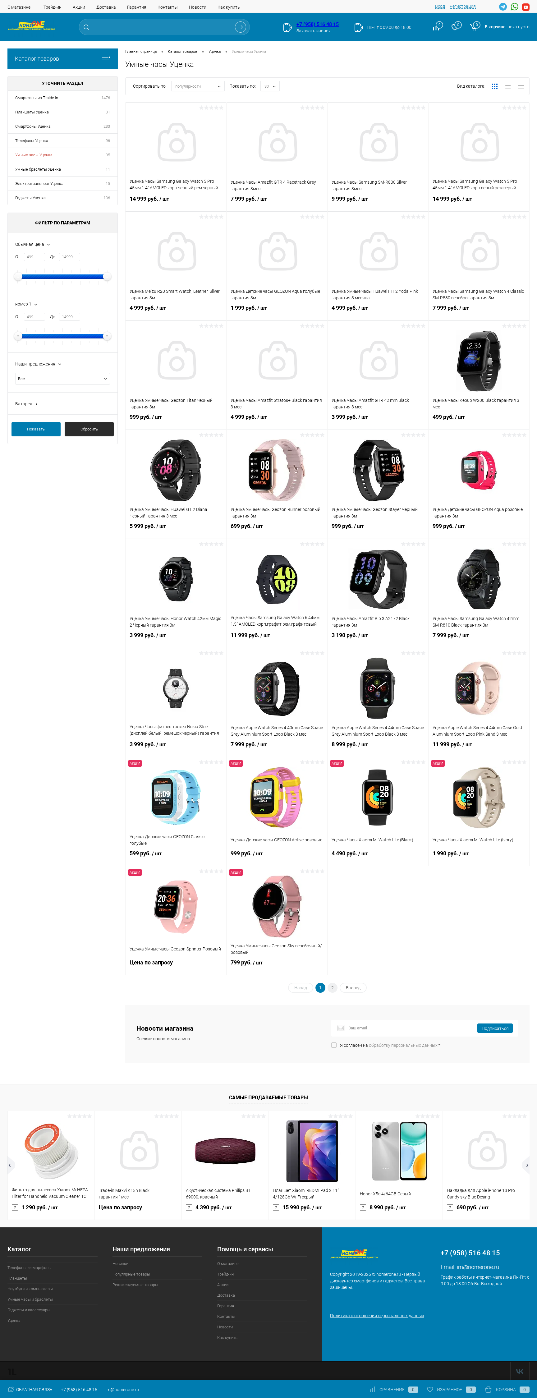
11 (108, 169)
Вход (440, 6)
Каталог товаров (37, 58)
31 (108, 112)
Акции (79, 7)
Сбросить (89, 429)
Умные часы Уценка (34, 155)
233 (106, 126)
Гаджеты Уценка (30, 197)
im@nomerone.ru (478, 1267)
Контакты (168, 7)
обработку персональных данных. (403, 1045)
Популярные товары (131, 1274)
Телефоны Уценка (31, 140)
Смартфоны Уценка (33, 126)
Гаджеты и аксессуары (28, 1310)
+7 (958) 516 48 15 (317, 24)
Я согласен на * (390, 1045)
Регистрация (463, 6)
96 (108, 140)
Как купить (229, 7)
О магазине (18, 7)
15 (108, 183)
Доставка (106, 7)
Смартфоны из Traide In (36, 97)
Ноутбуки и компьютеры (30, 1288)
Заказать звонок (313, 30)
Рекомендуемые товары (135, 1284)
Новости (197, 7)
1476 (105, 97)
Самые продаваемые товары (268, 1098)
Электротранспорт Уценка (39, 183)
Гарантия (136, 7)
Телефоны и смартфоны (29, 1267)
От (17, 256)
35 (108, 155)
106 (106, 197)
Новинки (120, 1263)
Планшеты (17, 1278)
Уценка (14, 1320)
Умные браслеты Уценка (38, 169)
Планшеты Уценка (32, 112)
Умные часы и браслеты (30, 1299)
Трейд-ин (53, 7)
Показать (36, 429)
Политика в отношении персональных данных (377, 1315)
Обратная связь (34, 1389)
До (52, 256)
